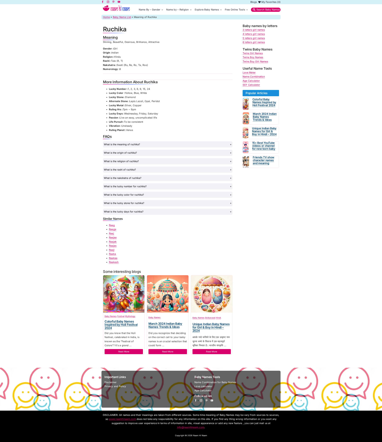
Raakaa (113, 258)
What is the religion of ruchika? (121, 161)
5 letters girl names (254, 38)
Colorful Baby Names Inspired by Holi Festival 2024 (121, 325)
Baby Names (111, 316)
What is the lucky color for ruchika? (124, 194)
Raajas (112, 245)
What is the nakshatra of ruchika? (122, 177)
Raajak (113, 241)
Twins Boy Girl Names (255, 61)
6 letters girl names (254, 42)
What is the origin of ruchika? (120, 152)
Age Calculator (251, 80)
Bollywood (210, 317)
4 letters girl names (254, 33)
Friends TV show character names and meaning (263, 160)
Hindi (218, 317)
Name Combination (254, 76)
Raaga (112, 229)
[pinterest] (206, 400)
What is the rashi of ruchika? (120, 169)
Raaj (111, 233)
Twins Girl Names (253, 53)
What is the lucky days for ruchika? (123, 211)
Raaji (111, 249)
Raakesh (114, 262)
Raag (112, 225)
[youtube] (212, 400)
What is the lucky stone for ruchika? (124, 203)
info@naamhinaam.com (190, 427)
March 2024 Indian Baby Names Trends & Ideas (165, 325)
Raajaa (113, 237)
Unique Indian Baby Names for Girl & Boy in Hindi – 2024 (211, 327)
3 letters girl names (254, 29)
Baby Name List (122, 17)
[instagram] (201, 400)
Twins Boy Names (253, 57)
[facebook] (195, 400)
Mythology (130, 316)
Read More (123, 351)
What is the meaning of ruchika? (122, 144)
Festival (120, 316)
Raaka (112, 253)
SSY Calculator (251, 84)
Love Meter (249, 72)
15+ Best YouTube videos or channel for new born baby (263, 145)
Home (106, 17)
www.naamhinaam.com (122, 418)
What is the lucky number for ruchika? (125, 186)
